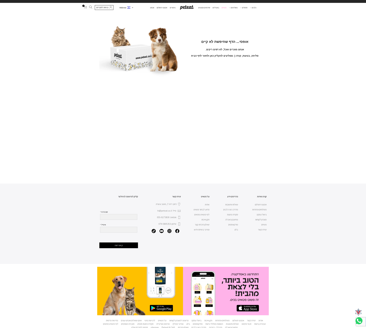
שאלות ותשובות (231, 204)
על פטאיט (162, 320)
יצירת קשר (262, 229)
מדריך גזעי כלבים (230, 209)
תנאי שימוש (246, 323)
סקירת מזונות (232, 214)
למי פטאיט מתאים (201, 214)
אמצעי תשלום (162, 7)
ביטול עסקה (262, 214)
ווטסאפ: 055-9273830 (166, 217)
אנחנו (152, 7)
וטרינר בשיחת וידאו (201, 229)
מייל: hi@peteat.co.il (166, 210)
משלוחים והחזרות (259, 209)
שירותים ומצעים (204, 7)
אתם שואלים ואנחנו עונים (131, 320)
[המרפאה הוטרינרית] (358, 312)
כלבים (254, 7)
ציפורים (172, 7)
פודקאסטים (233, 224)
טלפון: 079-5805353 (167, 223)
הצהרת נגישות (260, 323)
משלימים (234, 7)
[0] (85, 7)
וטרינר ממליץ (178, 323)
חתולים (244, 7)
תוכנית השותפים (127, 323)
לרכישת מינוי (150, 320)
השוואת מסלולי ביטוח (214, 323)
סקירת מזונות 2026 (145, 323)
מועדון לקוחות (261, 219)
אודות (207, 204)
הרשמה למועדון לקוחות (179, 320)
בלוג (236, 229)
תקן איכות (205, 219)
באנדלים (216, 7)
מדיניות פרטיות (112, 320)
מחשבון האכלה (231, 219)
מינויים (224, 7)
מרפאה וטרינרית (163, 323)
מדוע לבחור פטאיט (201, 209)
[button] (126, 7)
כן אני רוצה (119, 245)
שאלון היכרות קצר (202, 224)
